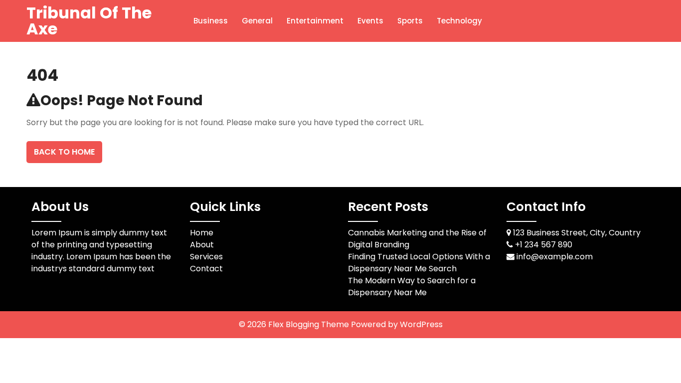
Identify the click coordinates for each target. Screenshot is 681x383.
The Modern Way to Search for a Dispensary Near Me (412, 286)
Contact (206, 268)
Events (370, 20)
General (257, 20)
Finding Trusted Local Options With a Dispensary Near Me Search (419, 262)
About (202, 244)
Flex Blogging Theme (309, 324)
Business (210, 20)
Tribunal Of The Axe (89, 20)
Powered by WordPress (397, 324)
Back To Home (64, 152)
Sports (410, 20)
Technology (459, 20)
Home (201, 232)
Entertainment (315, 20)
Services (206, 256)
